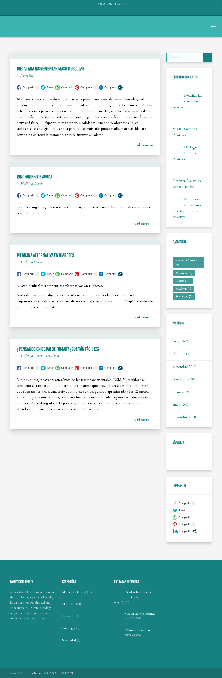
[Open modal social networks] (120, 87)
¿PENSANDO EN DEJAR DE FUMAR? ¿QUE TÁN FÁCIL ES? (58, 349)
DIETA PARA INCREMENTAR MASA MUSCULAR (50, 68)
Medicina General (32, 183)
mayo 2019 (181, 404)
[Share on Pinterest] (83, 87)
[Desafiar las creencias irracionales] (177, 97)
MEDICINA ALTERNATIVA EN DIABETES (45, 255)
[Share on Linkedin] (107, 87)
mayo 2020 (181, 341)
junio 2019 (181, 392)
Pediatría (183, 281)
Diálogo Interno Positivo (185, 153)
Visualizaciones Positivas (140, 614)
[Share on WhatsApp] (64, 87)
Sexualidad (184, 296)
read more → (143, 145)
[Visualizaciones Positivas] (177, 121)
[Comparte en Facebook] (25, 87)
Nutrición (26, 75)
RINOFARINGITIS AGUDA (34, 176)
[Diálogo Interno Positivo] (177, 149)
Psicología (52, 356)
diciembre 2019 (184, 366)
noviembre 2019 (185, 379)
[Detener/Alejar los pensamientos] (177, 173)
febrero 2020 (182, 354)
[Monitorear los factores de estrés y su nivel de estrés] (177, 201)
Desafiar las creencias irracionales (187, 101)
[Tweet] (47, 87)
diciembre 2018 (184, 417)
